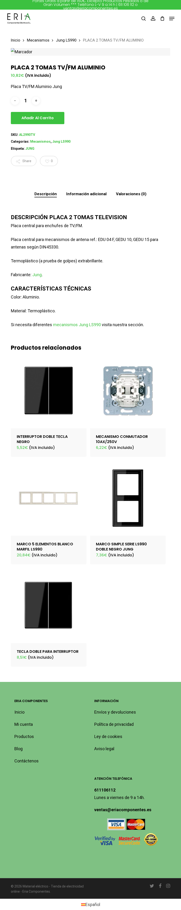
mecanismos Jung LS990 (77, 324)
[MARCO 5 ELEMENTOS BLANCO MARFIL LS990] (48, 498)
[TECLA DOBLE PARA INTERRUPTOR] (48, 605)
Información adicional (86, 193)
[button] (171, 18)
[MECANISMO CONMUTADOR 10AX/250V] (128, 390)
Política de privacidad (114, 724)
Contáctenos (26, 760)
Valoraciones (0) (131, 193)
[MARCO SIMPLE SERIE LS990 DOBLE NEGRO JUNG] (128, 498)
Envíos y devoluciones (115, 712)
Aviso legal (104, 748)
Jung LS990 (66, 40)
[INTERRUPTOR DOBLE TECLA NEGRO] (48, 390)
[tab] (46, 194)
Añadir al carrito (37, 118)
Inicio (15, 40)
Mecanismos (38, 40)
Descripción (45, 193)
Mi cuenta (23, 724)
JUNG (29, 148)
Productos (24, 736)
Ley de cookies (108, 736)
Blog (18, 748)
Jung (37, 274)
